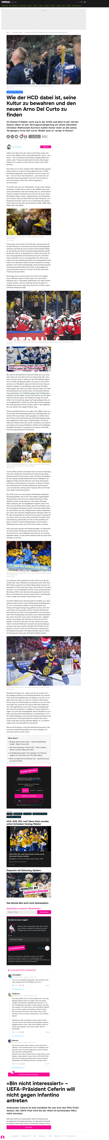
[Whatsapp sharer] (13, 864)
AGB (50, 1136)
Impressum (42, 1136)
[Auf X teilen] (11, 864)
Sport (30, 6)
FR (81, 2)
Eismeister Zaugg (17, 32)
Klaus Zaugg (17, 147)
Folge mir (46, 147)
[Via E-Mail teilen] (16, 136)
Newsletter (15, 1136)
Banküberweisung (36, 805)
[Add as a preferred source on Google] (35, 136)
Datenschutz (58, 1136)
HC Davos (27, 814)
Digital (46, 6)
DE (77, 2)
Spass (41, 6)
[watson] (5, 2)
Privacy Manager (70, 1136)
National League (13, 817)
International (13, 6)
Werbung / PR (25, 1136)
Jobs (34, 1136)
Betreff (10, 936)
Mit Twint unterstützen (31, 801)
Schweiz (5, 6)
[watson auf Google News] (44, 136)
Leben (35, 6)
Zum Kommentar (17, 989)
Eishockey (18, 814)
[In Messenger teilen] (12, 136)
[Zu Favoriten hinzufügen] (25, 136)
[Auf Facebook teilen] (8, 136)
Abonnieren (44, 912)
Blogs (59, 6)
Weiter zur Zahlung (29, 796)
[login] (2, 1137)
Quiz (63, 6)
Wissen (52, 6)
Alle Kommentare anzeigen (28, 1074)
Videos (68, 6)
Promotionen (76, 6)
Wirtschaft (23, 6)
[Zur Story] (44, 1105)
